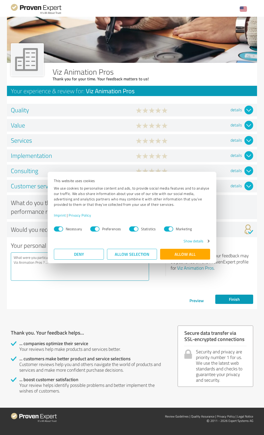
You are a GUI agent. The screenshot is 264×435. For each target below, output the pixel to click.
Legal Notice (245, 416)
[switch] (95, 229)
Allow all (185, 254)
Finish (234, 299)
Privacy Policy (80, 215)
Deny (79, 254)
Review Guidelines (177, 416)
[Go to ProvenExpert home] (36, 13)
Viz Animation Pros (195, 268)
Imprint (60, 215)
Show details (193, 240)
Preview (196, 300)
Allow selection (132, 254)
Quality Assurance (202, 416)
